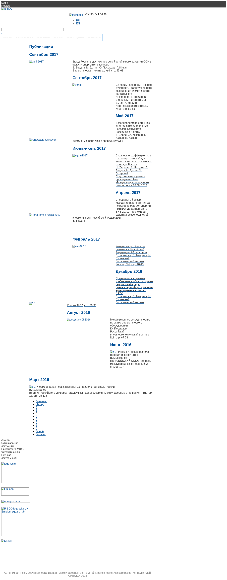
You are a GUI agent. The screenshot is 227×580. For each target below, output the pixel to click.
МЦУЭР (7, 37)
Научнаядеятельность (9, 456)
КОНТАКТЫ (94, 37)
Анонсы (5, 440)
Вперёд (40, 431)
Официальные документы (9, 444)
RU (78, 20)
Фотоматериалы (10, 452)
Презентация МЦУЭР (13, 449)
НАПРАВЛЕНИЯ (24, 37)
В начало (41, 401)
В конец (41, 434)
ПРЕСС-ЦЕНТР (75, 37)
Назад (40, 404)
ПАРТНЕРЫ (43, 37)
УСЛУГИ (58, 37)
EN (78, 23)
